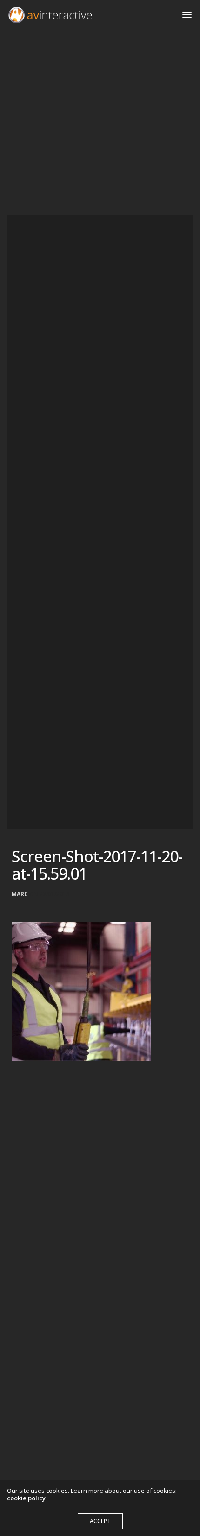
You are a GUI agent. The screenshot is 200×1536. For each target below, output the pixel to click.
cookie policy (26, 1498)
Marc (20, 894)
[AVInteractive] (50, 15)
